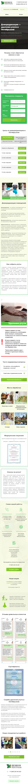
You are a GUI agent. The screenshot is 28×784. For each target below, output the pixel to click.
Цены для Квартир (7, 137)
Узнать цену (22, 148)
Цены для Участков (7, 141)
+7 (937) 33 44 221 (21, 2)
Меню (6, 14)
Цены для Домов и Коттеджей (20, 138)
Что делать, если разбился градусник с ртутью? (11, 367)
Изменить (22, 9)
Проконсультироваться (14, 379)
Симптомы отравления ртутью (12, 373)
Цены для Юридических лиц (21, 142)
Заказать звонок (14, 781)
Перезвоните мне (14, 756)
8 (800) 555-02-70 (21, 4)
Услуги (21, 14)
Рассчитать (14, 120)
